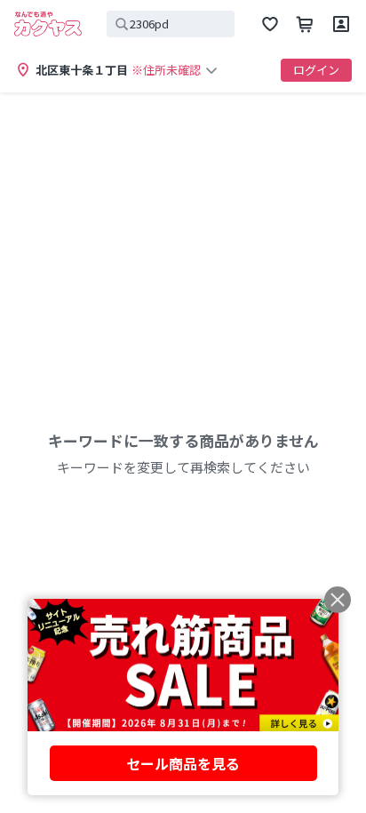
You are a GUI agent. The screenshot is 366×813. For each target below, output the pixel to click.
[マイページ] (341, 24)
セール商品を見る (183, 763)
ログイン (316, 69)
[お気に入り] (270, 24)
